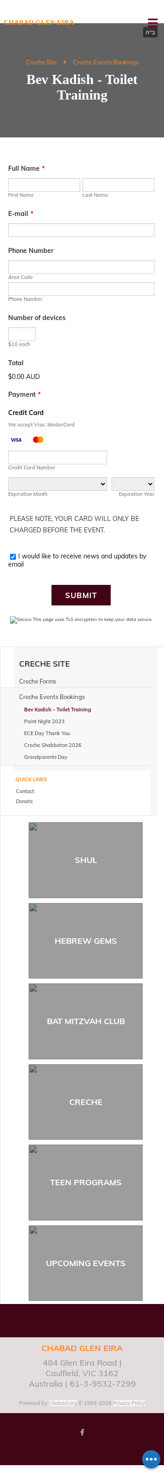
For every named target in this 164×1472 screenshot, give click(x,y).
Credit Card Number (31, 467)
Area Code (20, 277)
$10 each (19, 344)
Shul (86, 860)
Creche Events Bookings (105, 62)
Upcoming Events (86, 1263)
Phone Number (30, 251)
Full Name (26, 168)
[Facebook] (82, 1432)
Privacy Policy (129, 1403)
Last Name (95, 195)
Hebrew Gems (86, 941)
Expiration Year (136, 494)
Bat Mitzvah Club (86, 1021)
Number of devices (37, 318)
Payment (24, 394)
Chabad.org (63, 1403)
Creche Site (41, 62)
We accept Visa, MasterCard (41, 424)
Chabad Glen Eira (39, 22)
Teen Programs (86, 1182)
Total (16, 363)
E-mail (20, 214)
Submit (81, 595)
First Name (21, 195)
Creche (85, 1102)
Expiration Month (27, 494)
